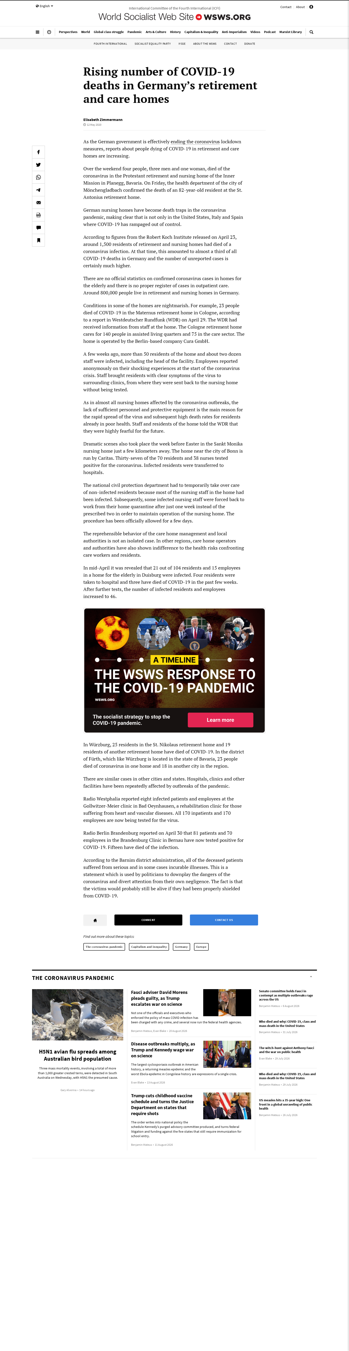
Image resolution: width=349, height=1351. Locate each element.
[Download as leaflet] (38, 215)
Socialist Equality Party (153, 43)
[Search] (311, 34)
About (300, 7)
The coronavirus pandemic (104, 947)
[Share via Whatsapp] (38, 177)
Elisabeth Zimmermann (103, 119)
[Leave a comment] (38, 227)
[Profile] (311, 7)
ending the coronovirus (195, 141)
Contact (286, 7)
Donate (249, 43)
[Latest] (49, 34)
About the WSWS (205, 43)
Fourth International (110, 43)
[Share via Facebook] (38, 152)
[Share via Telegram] (38, 190)
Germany (181, 947)
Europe (201, 947)
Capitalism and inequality (149, 947)
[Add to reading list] (38, 240)
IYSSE (182, 43)
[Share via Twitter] (38, 164)
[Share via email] (38, 202)
